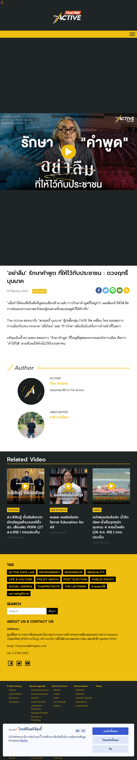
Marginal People (39, 712)
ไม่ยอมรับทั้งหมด (110, 739)
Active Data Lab (21, 572)
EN (77, 730)
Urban (56, 694)
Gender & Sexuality (36, 718)
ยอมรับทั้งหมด (110, 731)
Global (56, 690)
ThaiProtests (48, 586)
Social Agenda (20, 586)
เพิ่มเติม (23, 740)
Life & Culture (20, 579)
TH (83, 730)
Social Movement (40, 690)
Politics (39, 291)
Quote (12, 758)
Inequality (95, 572)
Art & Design (59, 701)
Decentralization (39, 694)
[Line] (113, 290)
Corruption (14, 701)
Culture (57, 705)
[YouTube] (27, 663)
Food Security (38, 701)
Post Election (75, 579)
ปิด (110, 748)
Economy (13, 697)
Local (97, 510)
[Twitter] (106, 290)
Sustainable (82, 705)
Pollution (80, 690)
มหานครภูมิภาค (19, 593)
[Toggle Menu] (132, 34)
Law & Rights (59, 510)
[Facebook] (99, 290)
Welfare (35, 697)
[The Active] (67, 17)
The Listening (75, 586)
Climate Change (84, 697)
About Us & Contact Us (30, 621)
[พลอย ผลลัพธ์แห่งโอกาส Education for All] (68, 487)
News (99, 686)
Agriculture (81, 701)
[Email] (119, 290)
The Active (59, 383)
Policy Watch (48, 579)
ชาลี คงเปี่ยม (59, 417)
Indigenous (73, 572)
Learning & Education (36, 707)
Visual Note (37, 758)
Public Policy (103, 579)
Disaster (80, 694)
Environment (49, 572)
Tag (10, 564)
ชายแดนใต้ (98, 586)
